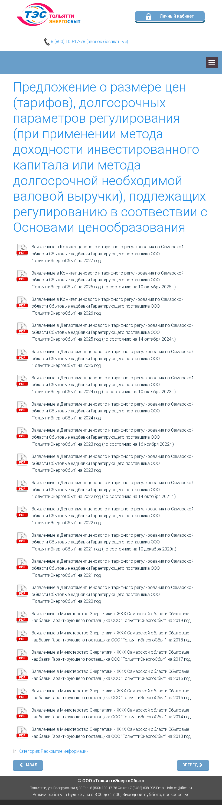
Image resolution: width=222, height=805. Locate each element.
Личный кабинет (176, 16)
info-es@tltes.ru (179, 788)
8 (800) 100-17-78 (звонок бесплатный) (89, 41)
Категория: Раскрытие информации (53, 751)
